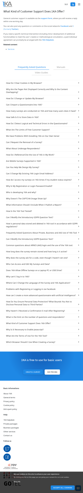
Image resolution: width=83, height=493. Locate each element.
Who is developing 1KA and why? (21, 192)
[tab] (32, 67)
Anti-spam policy (10, 409)
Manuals (61, 67)
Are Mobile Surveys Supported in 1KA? (23, 161)
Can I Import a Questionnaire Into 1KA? (24, 104)
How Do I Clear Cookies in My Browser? (24, 83)
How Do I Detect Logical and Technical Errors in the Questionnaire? (37, 123)
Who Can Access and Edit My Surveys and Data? (28, 264)
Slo (66, 4)
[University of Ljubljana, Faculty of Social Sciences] (41, 466)
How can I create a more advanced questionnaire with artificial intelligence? (41, 295)
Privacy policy (8, 401)
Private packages (10, 424)
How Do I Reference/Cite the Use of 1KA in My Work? (30, 154)
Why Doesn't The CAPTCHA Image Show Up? (26, 198)
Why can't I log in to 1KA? (17, 276)
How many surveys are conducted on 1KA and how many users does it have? (41, 111)
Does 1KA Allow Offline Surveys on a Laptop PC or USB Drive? (34, 270)
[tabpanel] (41, 212)
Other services (9, 431)
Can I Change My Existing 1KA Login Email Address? (29, 173)
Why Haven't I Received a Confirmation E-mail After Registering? (35, 310)
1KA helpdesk (8, 420)
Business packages (11, 428)
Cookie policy (8, 405)
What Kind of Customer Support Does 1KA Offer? (28, 323)
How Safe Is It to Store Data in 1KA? (22, 117)
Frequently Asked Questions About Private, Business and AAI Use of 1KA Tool (41, 232)
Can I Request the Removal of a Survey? (24, 142)
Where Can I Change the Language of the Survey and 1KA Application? (38, 283)
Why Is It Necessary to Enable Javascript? (25, 329)
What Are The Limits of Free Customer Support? (28, 129)
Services (11, 49)
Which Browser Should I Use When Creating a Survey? (30, 342)
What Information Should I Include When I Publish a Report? (33, 205)
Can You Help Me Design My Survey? (22, 167)
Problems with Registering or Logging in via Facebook (31, 289)
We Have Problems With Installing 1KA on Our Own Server (32, 136)
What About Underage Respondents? (23, 148)
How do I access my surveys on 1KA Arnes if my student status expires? (39, 179)
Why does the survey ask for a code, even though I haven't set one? (37, 257)
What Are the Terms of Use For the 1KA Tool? (26, 335)
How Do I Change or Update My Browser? (25, 98)
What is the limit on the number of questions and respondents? (35, 317)
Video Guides (41, 72)
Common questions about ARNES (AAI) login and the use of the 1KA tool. (39, 245)
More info (17, 481)
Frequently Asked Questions (32, 67)
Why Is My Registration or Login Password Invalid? (29, 186)
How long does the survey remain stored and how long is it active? (36, 251)
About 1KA (7, 393)
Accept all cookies (62, 488)
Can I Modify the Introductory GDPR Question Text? (29, 217)
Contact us (7, 435)
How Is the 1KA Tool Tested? (19, 211)
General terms (9, 397)
